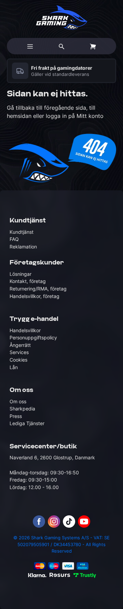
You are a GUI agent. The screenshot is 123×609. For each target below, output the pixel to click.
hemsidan (19, 115)
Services (19, 352)
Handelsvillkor (25, 330)
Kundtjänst (21, 232)
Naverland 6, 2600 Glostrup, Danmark (52, 457)
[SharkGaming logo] (61, 17)
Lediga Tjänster (27, 423)
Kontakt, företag (28, 281)
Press (16, 416)
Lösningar (20, 274)
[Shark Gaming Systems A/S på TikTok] (69, 521)
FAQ (14, 239)
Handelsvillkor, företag (34, 296)
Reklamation (23, 246)
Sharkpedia (22, 408)
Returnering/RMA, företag (38, 289)
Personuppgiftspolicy (33, 337)
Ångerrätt (20, 345)
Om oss (18, 401)
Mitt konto (90, 115)
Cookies (18, 360)
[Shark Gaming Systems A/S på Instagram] (54, 521)
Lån (14, 367)
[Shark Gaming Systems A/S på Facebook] (39, 521)
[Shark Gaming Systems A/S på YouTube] (84, 521)
